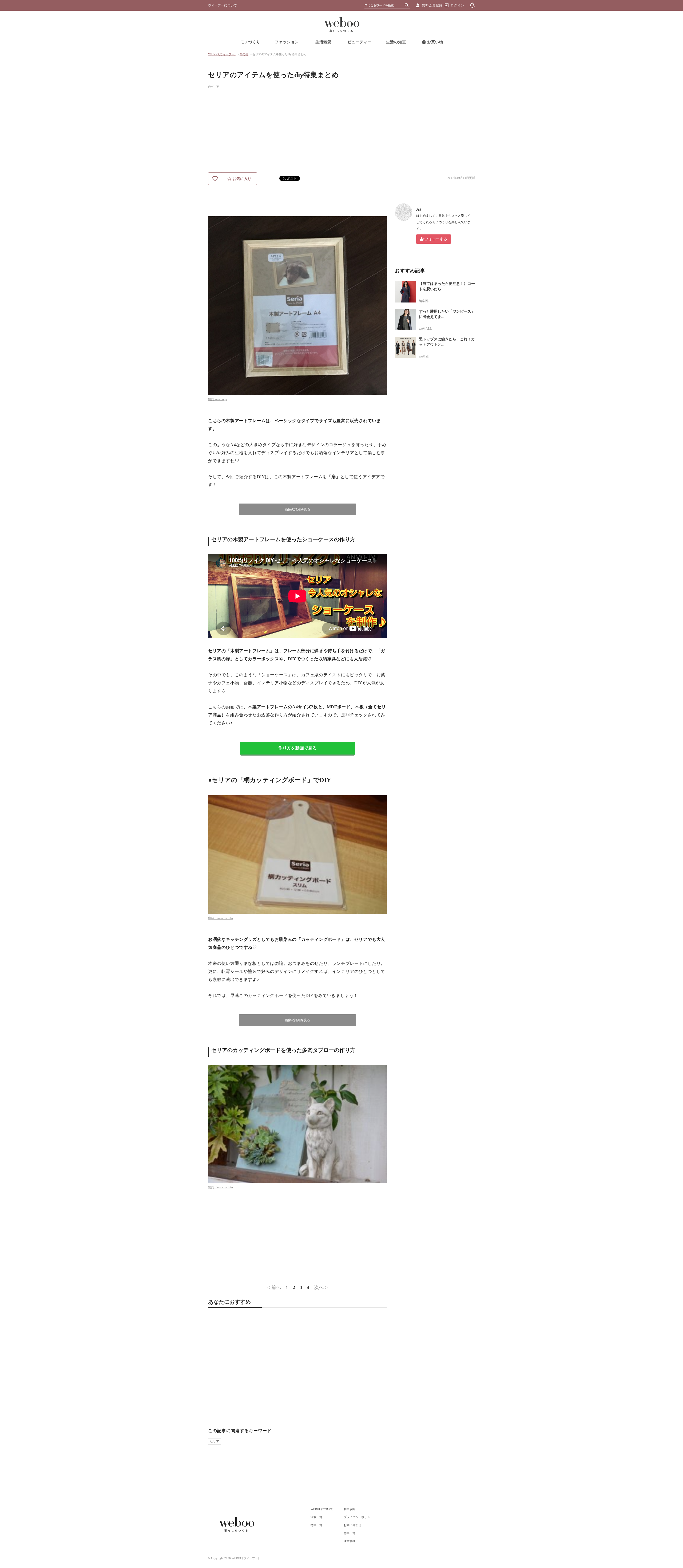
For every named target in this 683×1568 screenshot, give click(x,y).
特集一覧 (316, 1525)
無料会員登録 (432, 5)
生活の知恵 (396, 42)
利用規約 (349, 1509)
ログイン (457, 5)
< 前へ (274, 1287)
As (418, 209)
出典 (211, 399)
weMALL (425, 329)
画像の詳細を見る (297, 509)
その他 (244, 54)
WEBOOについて (322, 1509)
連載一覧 (316, 1517)
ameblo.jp (221, 399)
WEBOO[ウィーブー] (222, 54)
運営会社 (349, 1541)
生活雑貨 (323, 42)
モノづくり (250, 42)
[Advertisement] (341, 132)
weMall (423, 356)
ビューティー (360, 42)
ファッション (287, 42)
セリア (214, 1441)
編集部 (423, 301)
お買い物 (434, 42)
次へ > (321, 1287)
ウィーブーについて (222, 5)
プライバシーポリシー (358, 1517)
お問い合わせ (352, 1525)
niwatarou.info (224, 917)
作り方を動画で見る (297, 748)
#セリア (213, 87)
